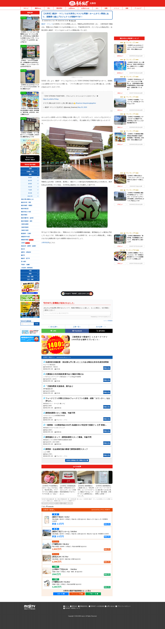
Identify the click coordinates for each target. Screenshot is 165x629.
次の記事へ (100, 327)
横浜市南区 (24, 214)
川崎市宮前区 (25, 227)
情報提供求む (84, 606)
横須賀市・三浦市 (26, 233)
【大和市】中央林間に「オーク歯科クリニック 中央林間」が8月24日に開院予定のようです (29, 134)
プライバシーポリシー (124, 606)
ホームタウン (45, 503)
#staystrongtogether (89, 103)
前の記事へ (54, 327)
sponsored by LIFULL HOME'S (100, 509)
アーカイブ (138, 8)
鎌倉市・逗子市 (25, 258)
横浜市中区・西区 (26, 202)
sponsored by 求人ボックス (64, 357)
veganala (50, 506)
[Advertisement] (129, 24)
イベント (116, 8)
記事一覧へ (77, 327)
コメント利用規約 (108, 320)
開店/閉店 (59, 8)
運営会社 (74, 606)
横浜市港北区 (25, 208)
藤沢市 (23, 255)
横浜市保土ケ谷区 (26, 211)
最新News (38, 8)
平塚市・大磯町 (25, 264)
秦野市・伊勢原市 (26, 252)
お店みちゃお (85, 8)
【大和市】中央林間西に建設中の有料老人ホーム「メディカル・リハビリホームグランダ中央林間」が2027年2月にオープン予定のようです (135, 196)
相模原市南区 (27, 239)
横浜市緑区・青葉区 (26, 205)
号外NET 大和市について (72, 608)
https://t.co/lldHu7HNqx (51, 99)
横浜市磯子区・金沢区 (27, 218)
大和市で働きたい (49, 357)
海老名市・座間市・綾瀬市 (28, 246)
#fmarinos (79, 103)
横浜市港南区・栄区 (26, 221)
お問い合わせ (111, 606)
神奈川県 (73, 20)
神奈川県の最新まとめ (27, 199)
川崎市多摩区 (25, 224)
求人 (48, 8)
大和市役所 (45, 242)
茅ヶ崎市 (23, 261)
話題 (106, 8)
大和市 (93, 3)
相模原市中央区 (25, 236)
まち (97, 8)
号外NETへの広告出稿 (97, 606)
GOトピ (26, 8)
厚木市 (23, 249)
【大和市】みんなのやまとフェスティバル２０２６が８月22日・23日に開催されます (135, 47)
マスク (52, 503)
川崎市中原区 (25, 230)
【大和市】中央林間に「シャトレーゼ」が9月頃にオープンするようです (135, 101)
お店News (72, 8)
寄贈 (61, 503)
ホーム (67, 606)
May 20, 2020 (82, 107)
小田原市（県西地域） (27, 267)
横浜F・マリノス (47, 24)
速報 (127, 8)
